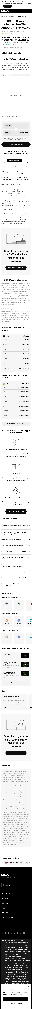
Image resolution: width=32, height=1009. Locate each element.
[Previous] (2, 863)
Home (3, 16)
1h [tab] (4, 75)
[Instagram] (8, 933)
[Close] (28, 986)
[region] (16, 996)
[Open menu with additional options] (30, 11)
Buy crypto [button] (5, 912)
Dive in (5, 707)
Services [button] (4, 903)
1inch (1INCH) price (14, 184)
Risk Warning (24, 804)
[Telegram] (14, 933)
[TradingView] (21, 933)
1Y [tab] (23, 75)
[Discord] (11, 933)
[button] (19, 11)
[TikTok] (5, 933)
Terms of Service (22, 808)
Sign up (24, 10)
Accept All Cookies (16, 999)
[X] (2, 933)
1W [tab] (13, 75)
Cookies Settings (16, 1003)
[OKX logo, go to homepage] (5, 10)
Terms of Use (14, 804)
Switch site (8, 6)
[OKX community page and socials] (27, 933)
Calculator (11, 16)
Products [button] (4, 898)
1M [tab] (18, 75)
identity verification (15, 478)
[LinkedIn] (24, 933)
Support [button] (4, 908)
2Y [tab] (28, 75)
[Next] (29, 863)
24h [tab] (9, 75)
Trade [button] (3, 922)
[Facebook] (18, 933)
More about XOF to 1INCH (16, 424)
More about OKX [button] (7, 894)
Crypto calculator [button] (7, 917)
